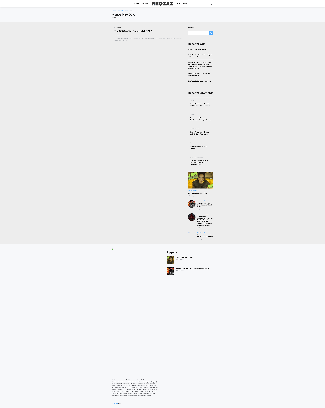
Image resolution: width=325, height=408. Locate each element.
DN (191, 100)
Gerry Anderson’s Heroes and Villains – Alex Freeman (200, 105)
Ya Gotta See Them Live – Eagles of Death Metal (200, 56)
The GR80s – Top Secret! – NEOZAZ (133, 31)
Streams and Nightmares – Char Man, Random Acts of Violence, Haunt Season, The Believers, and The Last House (200, 65)
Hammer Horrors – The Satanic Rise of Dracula (199, 75)
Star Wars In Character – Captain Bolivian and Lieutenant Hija (199, 162)
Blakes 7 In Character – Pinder (198, 147)
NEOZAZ (115, 403)
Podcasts (136, 3)
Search (191, 27)
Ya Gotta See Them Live (203, 201)
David (191, 143)
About (178, 3)
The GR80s (118, 27)
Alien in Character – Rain (197, 49)
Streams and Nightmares (203, 214)
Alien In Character (192, 190)
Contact (184, 3)
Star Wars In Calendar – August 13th (199, 82)
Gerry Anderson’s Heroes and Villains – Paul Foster (199, 133)
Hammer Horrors (201, 232)
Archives (145, 3)
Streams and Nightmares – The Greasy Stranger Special (200, 119)
